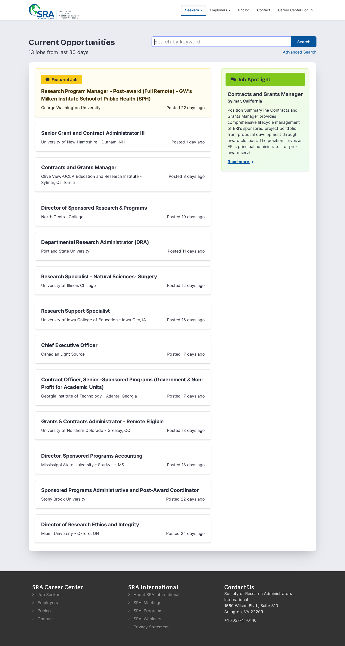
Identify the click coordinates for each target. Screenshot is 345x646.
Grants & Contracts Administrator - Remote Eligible (102, 421)
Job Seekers (48, 594)
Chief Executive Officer (69, 345)
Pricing (244, 10)
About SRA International (155, 594)
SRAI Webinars (146, 618)
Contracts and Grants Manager (78, 167)
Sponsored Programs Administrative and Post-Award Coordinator (120, 490)
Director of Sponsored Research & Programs (94, 208)
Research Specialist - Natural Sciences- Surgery (99, 277)
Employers (47, 602)
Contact (263, 10)
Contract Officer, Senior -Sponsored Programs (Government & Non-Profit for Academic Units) (122, 383)
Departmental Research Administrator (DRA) (95, 242)
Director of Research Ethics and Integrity (90, 524)
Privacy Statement (150, 626)
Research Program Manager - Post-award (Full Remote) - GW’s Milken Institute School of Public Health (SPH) (116, 95)
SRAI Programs (147, 610)
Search (303, 41)
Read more (239, 161)
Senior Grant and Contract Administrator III (92, 133)
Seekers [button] (192, 10)
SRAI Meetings (146, 602)
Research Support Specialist (75, 311)
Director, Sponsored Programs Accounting (91, 456)
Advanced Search (299, 52)
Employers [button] (219, 10)
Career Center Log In (295, 10)
